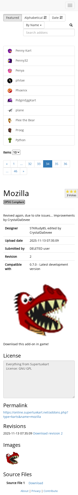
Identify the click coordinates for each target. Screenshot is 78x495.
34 (47, 164)
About (25, 491)
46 (15, 171)
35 (56, 164)
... (21, 164)
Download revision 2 (48, 433)
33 (39, 164)
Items (7, 152)
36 (65, 164)
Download (36, 483)
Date (56, 18)
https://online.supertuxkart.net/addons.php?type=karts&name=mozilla (35, 414)
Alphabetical (34, 18)
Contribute (51, 491)
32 (30, 164)
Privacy (36, 491)
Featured (12, 18)
